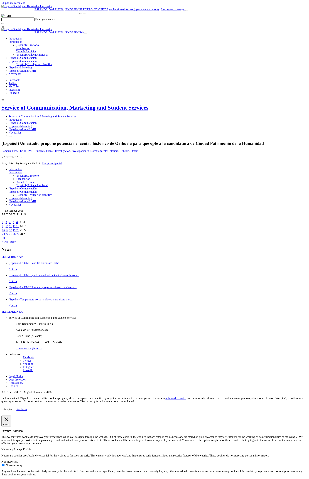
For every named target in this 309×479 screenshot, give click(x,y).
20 (17, 230)
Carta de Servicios (26, 51)
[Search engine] (186, 10)
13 (17, 226)
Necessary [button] (7, 449)
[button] (15, 41)
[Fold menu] (85, 33)
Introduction (15, 38)
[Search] (2, 23)
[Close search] (2, 27)
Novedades (15, 73)
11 (10, 226)
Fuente (50, 150)
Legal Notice (16, 376)
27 (17, 234)
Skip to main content (13, 2)
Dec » (13, 241)
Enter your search (45, 19)
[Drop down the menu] (84, 13)
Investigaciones (80, 150)
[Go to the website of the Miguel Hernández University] (26, 6)
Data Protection (17, 379)
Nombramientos (99, 150)
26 (14, 234)
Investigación (62, 150)
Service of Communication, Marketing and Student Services (74, 107)
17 (7, 230)
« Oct (4, 241)
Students (40, 150)
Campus (6, 150)
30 (3, 238)
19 (14, 230)
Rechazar (21, 409)
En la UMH (26, 150)
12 (14, 226)
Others (134, 150)
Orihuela (124, 150)
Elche (15, 150)
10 (7, 226)
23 (3, 234)
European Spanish (52, 163)
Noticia (114, 150)
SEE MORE (12, 256)
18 (10, 230)
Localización (23, 48)
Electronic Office (93, 9)
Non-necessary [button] (9, 461)
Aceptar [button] (7, 409)
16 (3, 230)
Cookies (13, 385)
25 (10, 234)
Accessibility (16, 382)
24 (7, 234)
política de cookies (175, 398)
